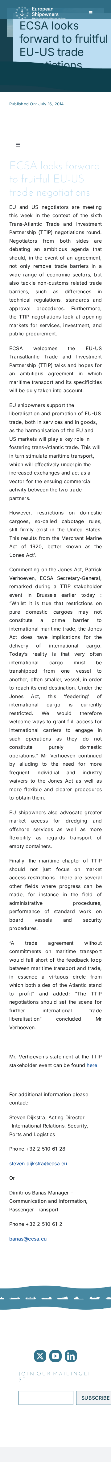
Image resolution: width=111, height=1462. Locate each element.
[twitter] (40, 1356)
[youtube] (55, 1356)
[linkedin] (71, 1356)
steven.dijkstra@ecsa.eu (38, 1163)
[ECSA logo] (41, 9)
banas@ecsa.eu (28, 1239)
